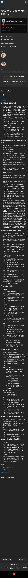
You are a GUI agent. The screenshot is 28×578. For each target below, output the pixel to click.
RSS (6, 76)
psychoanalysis (12, 71)
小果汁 (4, 98)
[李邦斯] (3, 64)
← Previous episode (6, 559)
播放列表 (25, 567)
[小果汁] (3, 55)
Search (20, 567)
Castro (6, 78)
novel (24, 71)
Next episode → (22, 559)
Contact (16, 567)
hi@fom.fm (10, 467)
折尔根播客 (12, 568)
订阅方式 (5, 469)
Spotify (23, 81)
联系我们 (5, 467)
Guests (11, 567)
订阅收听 (17, 568)
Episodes (7, 567)
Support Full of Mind (6, 472)
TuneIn (15, 84)
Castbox (22, 76)
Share (21, 84)
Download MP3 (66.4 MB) (9, 46)
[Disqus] (14, 498)
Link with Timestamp (8, 43)
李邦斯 (4, 100)
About (2, 567)
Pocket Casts (21, 78)
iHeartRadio (15, 81)
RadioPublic (7, 81)
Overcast (13, 78)
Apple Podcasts (13, 76)
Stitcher (8, 84)
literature (19, 71)
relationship (5, 71)
